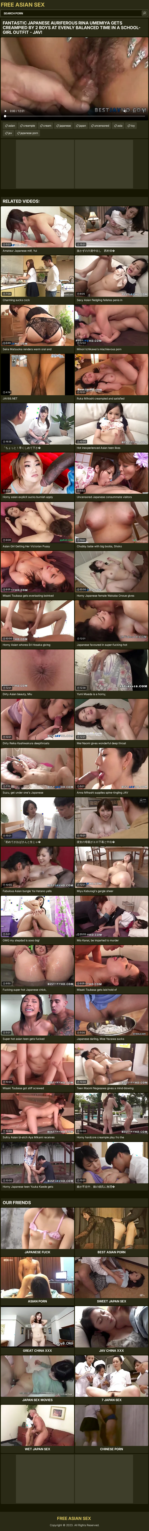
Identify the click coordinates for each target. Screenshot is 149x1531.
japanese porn (29, 133)
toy (133, 125)
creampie (29, 125)
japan (82, 125)
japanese (65, 125)
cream (47, 125)
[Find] (144, 13)
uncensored (101, 125)
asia (119, 125)
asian (11, 125)
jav (10, 133)
